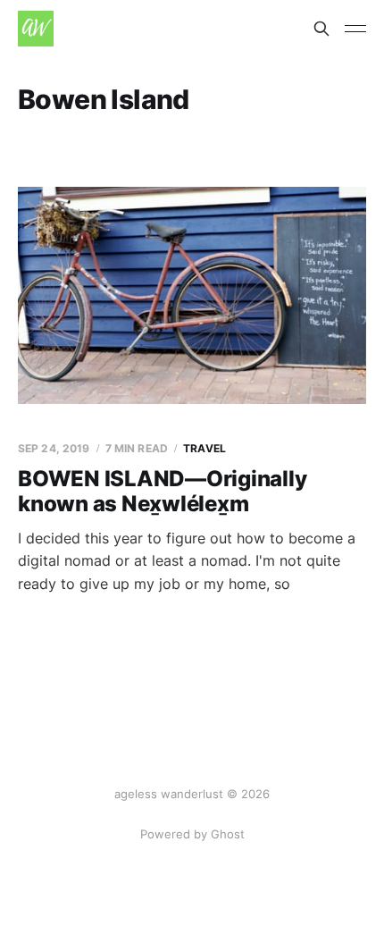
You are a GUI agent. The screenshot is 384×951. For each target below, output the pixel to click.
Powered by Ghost (192, 834)
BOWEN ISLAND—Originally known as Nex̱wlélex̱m (162, 491)
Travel (204, 448)
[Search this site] (321, 28)
